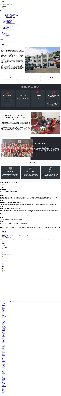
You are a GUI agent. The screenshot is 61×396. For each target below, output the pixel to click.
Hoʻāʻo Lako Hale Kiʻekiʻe (4, 239)
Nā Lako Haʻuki (6, 27)
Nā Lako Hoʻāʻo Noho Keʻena (10, 23)
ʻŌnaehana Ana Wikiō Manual (29, 239)
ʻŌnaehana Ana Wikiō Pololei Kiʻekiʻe (40, 239)
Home (3, 44)
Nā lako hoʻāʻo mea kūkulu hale (9, 19)
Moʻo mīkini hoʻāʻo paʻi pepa (8, 26)
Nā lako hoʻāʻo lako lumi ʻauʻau (11, 14)
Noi (2, 31)
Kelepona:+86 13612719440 (6, 237)
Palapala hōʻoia (6, 34)
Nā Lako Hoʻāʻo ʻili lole (7, 21)
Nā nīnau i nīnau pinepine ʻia (6, 32)
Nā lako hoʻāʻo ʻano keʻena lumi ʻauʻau (12, 15)
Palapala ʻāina (4, 231)
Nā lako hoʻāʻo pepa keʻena (8, 25)
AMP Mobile (4, 232)
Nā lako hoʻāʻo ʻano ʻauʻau (10, 16)
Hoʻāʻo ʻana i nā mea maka (50, 239)
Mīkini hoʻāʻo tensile (7, 28)
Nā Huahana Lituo (5, 12)
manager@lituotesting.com (6, 234)
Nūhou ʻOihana (6, 37)
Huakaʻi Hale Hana (7, 35)
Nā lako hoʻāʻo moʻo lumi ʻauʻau (9, 13)
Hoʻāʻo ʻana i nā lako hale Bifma (19, 239)
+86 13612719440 (5, 247)
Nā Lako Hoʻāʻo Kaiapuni (8, 20)
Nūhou (3, 36)
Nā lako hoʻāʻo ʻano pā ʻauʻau (10, 17)
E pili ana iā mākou (5, 33)
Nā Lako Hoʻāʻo (11, 239)
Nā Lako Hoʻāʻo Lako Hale (8, 22)
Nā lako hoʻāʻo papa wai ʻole (10, 18)
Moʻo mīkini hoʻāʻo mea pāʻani (9, 29)
